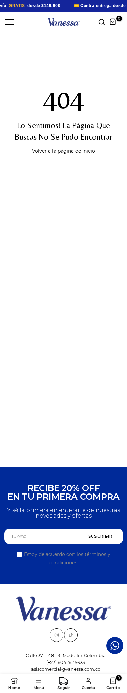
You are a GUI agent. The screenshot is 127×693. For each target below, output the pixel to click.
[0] (113, 22)
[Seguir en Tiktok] (71, 635)
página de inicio (76, 151)
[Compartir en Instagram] (56, 635)
